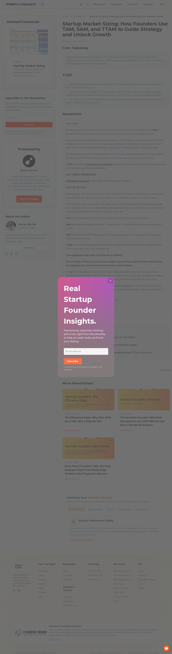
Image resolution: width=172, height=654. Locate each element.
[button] (166, 648)
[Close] (110, 280)
